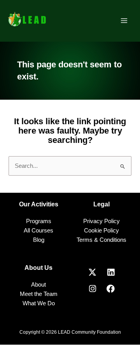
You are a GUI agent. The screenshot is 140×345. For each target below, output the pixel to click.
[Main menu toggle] (124, 20)
